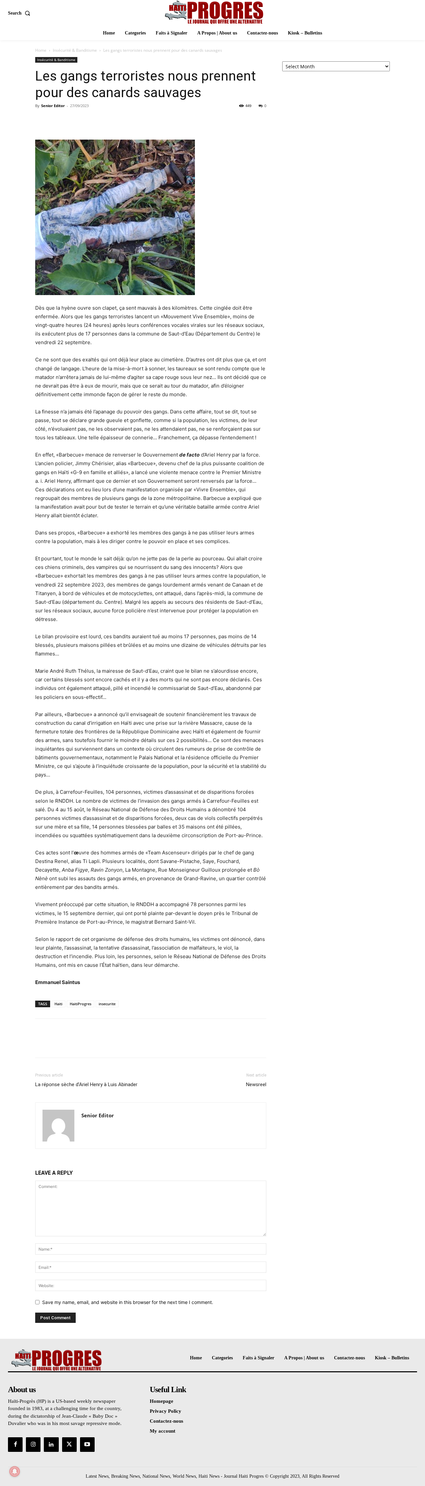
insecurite (107, 1003)
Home (40, 50)
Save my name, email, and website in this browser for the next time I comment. (127, 1302)
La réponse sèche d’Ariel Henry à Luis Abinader (86, 1084)
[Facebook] (41, 120)
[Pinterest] (72, 120)
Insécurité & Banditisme (75, 50)
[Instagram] (33, 1444)
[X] (57, 120)
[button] (20, 13)
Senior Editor (53, 105)
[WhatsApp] (87, 120)
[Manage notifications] (14, 1471)
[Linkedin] (51, 1444)
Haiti (58, 1003)
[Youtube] (87, 1444)
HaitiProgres (80, 1003)
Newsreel (256, 1084)
